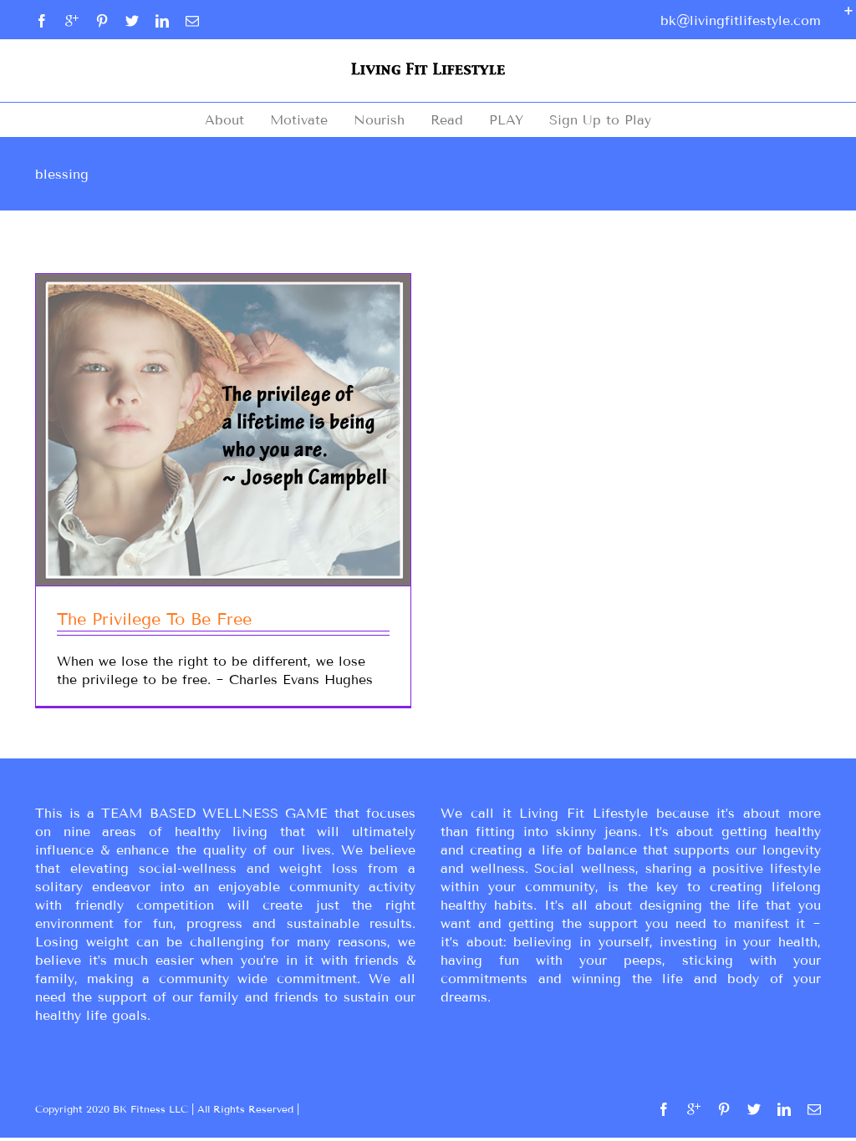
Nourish (379, 120)
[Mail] (192, 21)
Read (447, 120)
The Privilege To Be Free (154, 619)
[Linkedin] (162, 21)
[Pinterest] (102, 21)
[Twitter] (132, 21)
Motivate (299, 120)
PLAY (506, 120)
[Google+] (72, 21)
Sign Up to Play (600, 120)
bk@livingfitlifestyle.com (740, 20)
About (224, 120)
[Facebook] (41, 21)
